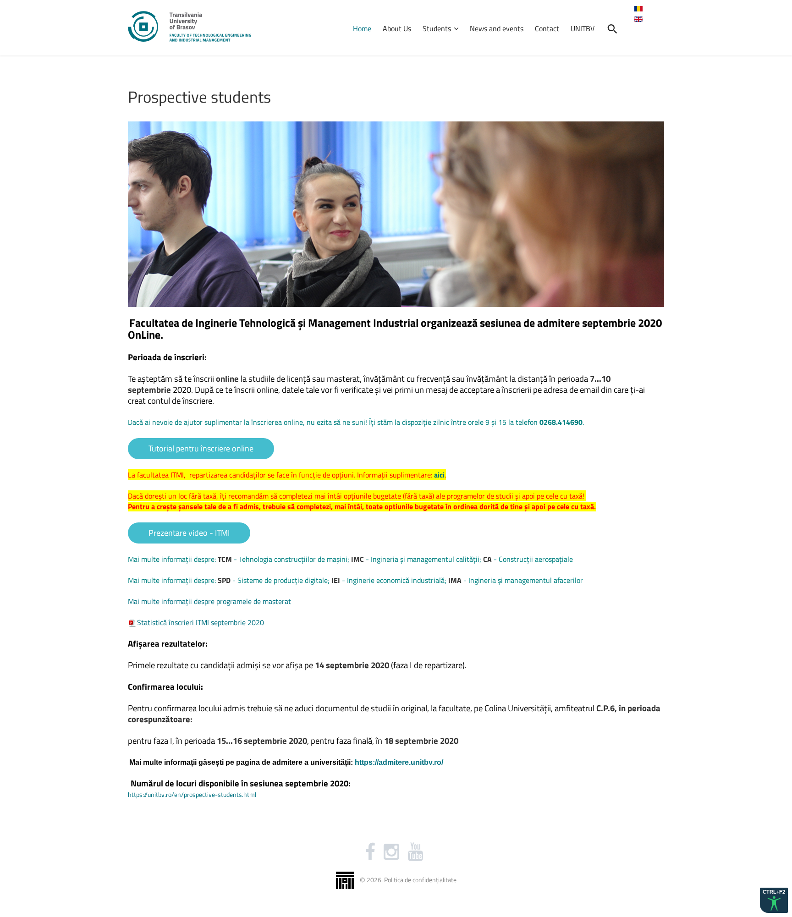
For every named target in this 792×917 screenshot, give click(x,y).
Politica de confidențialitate (420, 879)
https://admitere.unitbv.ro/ (399, 762)
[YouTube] (415, 852)
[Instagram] (391, 852)
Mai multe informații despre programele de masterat (209, 601)
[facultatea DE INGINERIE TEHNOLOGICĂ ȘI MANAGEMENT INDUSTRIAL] (189, 26)
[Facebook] (370, 852)
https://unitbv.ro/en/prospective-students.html (192, 794)
